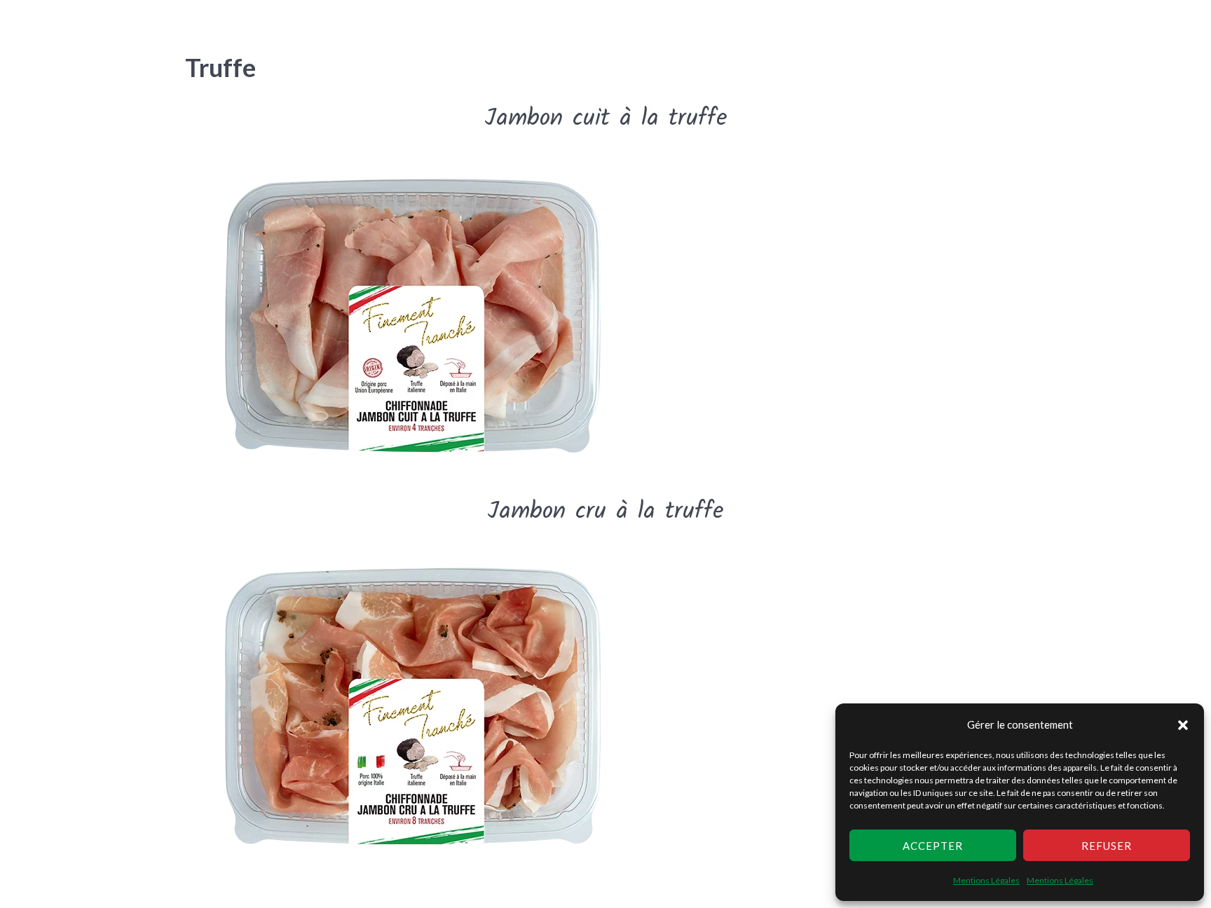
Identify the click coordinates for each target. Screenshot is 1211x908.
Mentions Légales (986, 880)
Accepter (933, 845)
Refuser (1106, 845)
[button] (1183, 724)
